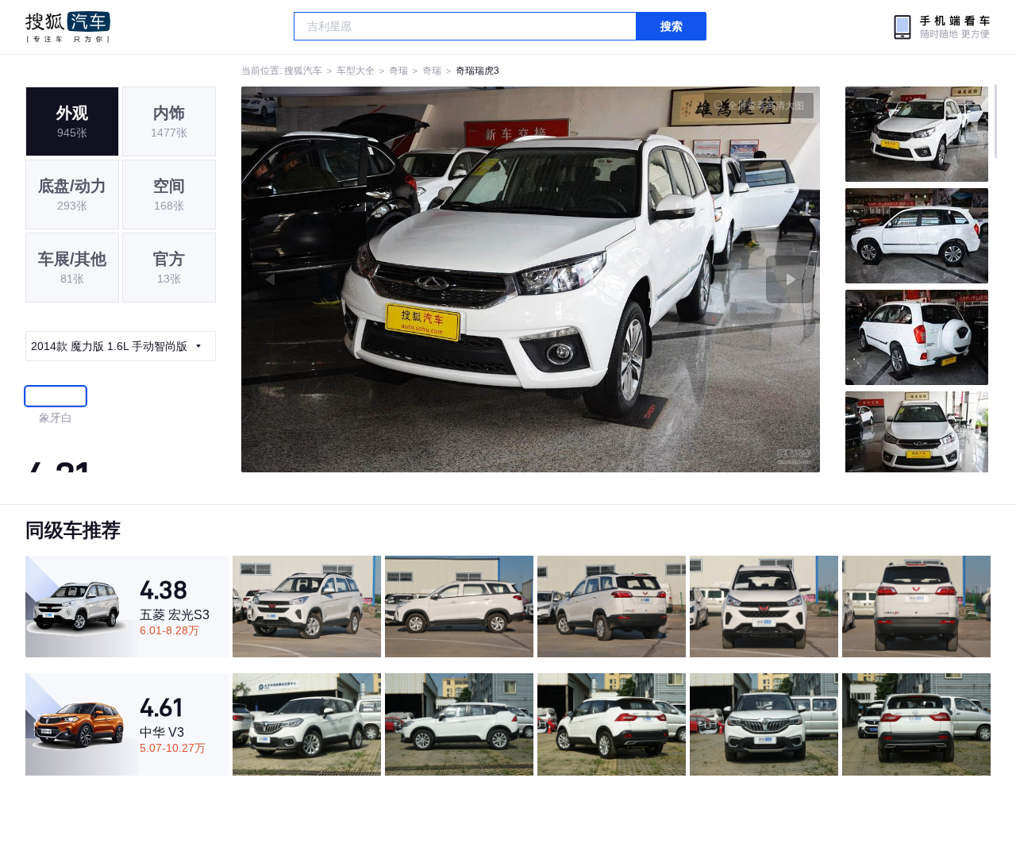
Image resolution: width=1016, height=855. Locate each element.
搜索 (671, 26)
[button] (386, 279)
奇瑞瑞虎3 (477, 70)
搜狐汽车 (67, 27)
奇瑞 (398, 70)
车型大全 (356, 70)
